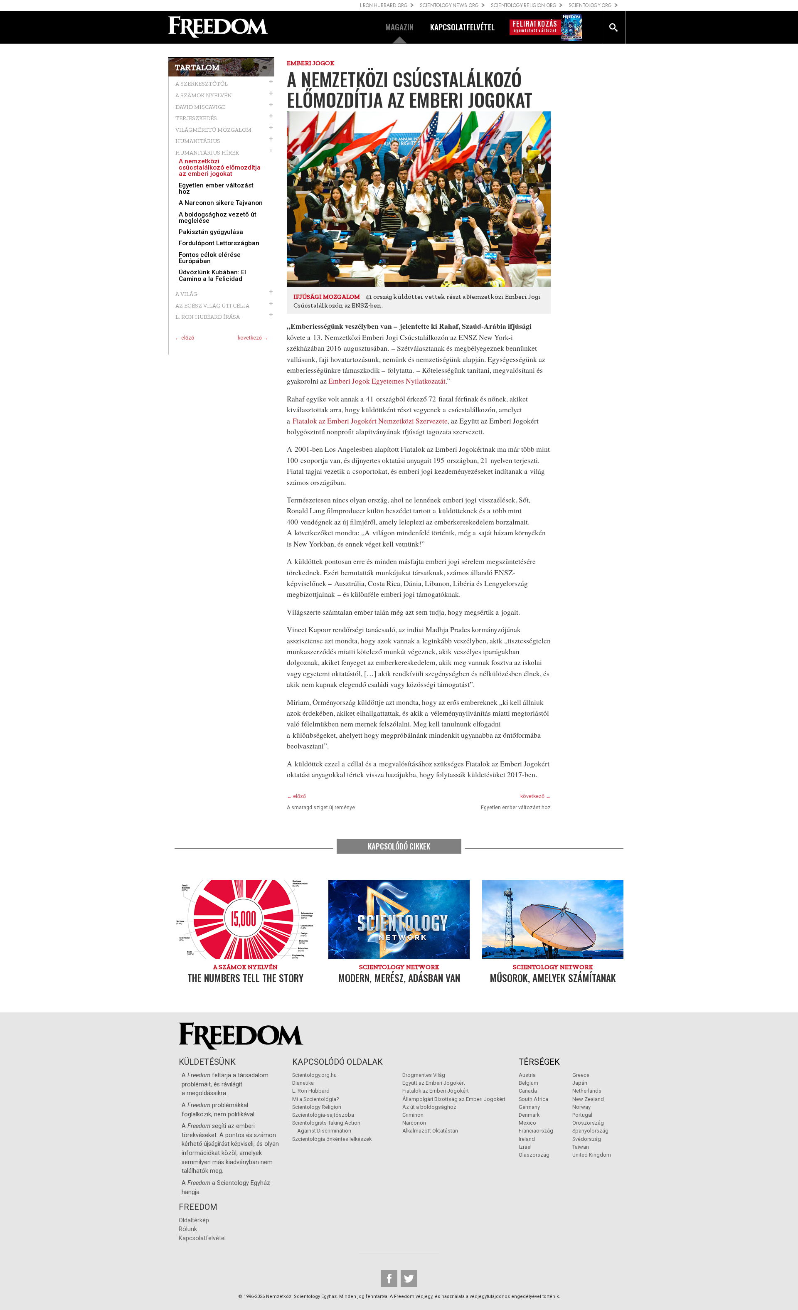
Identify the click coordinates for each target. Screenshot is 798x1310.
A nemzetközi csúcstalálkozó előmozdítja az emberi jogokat (220, 167)
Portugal (582, 1115)
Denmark (529, 1115)
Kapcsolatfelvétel (202, 1238)
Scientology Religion (316, 1107)
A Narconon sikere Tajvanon (221, 203)
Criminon (413, 1115)
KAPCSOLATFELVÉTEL (462, 27)
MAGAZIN (399, 27)
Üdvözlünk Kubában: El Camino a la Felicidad (212, 275)
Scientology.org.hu (314, 1075)
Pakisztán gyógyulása (211, 232)
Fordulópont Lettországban (219, 243)
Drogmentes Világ (423, 1075)
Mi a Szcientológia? (315, 1099)
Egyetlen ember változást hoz (216, 188)
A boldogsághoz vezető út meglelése (217, 218)
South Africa (533, 1099)
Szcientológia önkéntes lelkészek (332, 1139)
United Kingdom (591, 1155)
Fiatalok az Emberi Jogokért (435, 1091)
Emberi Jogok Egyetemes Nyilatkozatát (387, 381)
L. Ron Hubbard (311, 1091)
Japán (579, 1083)
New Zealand (588, 1099)
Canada (528, 1091)
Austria (527, 1075)
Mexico (527, 1123)
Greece (580, 1075)
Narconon (414, 1123)
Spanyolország (590, 1131)
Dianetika (303, 1083)
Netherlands (586, 1091)
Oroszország (588, 1123)
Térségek (539, 1062)
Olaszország (534, 1155)
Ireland (527, 1139)
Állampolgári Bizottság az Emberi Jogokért (453, 1099)
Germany (529, 1107)
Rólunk (188, 1229)
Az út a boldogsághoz (429, 1107)
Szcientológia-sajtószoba (323, 1115)
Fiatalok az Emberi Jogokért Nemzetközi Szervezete (370, 421)
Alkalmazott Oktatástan (430, 1131)
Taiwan (580, 1147)
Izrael (525, 1147)
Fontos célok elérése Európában (210, 258)
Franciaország (536, 1131)
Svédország (586, 1139)
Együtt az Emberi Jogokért (433, 1083)
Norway (581, 1107)
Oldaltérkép (194, 1220)
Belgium (528, 1083)
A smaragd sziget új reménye (321, 807)
